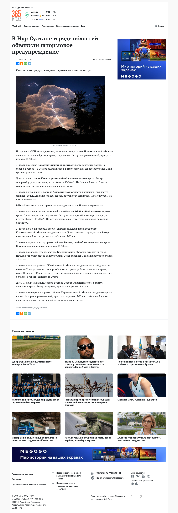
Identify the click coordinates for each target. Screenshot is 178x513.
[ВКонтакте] (17, 63)
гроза (18, 307)
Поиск (161, 26)
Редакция (16, 479)
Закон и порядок (31, 26)
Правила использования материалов (29, 484)
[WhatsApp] (25, 63)
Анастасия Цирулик (102, 59)
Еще (83, 26)
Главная (16, 26)
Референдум (48, 26)
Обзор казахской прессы (67, 26)
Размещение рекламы (22, 474)
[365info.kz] (18, 15)
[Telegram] (29, 63)
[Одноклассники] (21, 63)
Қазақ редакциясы (21, 7)
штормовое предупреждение (34, 307)
